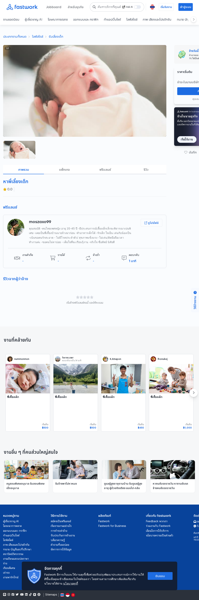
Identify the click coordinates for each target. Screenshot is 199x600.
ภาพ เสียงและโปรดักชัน (157, 19)
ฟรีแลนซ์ (105, 169)
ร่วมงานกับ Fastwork (158, 525)
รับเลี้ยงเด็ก (56, 36)
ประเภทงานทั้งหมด (14, 36)
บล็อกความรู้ (58, 540)
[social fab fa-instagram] (9, 594)
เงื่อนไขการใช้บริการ (157, 530)
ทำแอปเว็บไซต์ (112, 19)
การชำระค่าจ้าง (59, 530)
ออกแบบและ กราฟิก (85, 19)
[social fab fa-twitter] (17, 594)
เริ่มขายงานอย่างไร (61, 525)
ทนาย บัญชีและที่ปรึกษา (17, 549)
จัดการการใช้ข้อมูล (61, 549)
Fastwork (104, 521)
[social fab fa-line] (4, 594)
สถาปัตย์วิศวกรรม (13, 554)
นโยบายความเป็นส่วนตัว (159, 535)
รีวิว (146, 169)
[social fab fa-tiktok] (30, 594)
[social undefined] (34, 594)
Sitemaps (51, 594)
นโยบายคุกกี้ (70, 583)
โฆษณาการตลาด (58, 19)
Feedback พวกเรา (157, 521)
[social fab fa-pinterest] (39, 594)
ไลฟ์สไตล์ (131, 19)
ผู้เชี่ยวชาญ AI (33, 19)
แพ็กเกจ (64, 169)
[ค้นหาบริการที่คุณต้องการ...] (94, 7)
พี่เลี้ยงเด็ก (13, 396)
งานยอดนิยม (11, 19)
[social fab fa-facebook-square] (13, 594)
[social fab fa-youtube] (22, 594)
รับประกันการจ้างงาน (63, 535)
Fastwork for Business (112, 525)
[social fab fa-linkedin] (26, 594)
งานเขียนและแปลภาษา (16, 558)
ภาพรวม (23, 169)
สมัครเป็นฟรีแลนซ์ (61, 521)
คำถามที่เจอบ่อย (60, 544)
